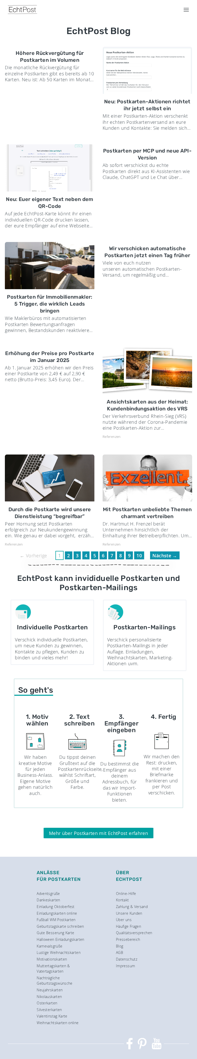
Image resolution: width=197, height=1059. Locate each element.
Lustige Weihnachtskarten (59, 952)
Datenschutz (126, 959)
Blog (119, 946)
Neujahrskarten (50, 989)
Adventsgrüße (48, 893)
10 (139, 555)
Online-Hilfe (126, 893)
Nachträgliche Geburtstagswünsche (54, 980)
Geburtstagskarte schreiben (60, 926)
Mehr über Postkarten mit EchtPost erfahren (98, 833)
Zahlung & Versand (132, 906)
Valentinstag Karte (52, 1016)
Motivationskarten (52, 959)
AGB (119, 952)
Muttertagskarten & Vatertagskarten (53, 968)
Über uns (124, 919)
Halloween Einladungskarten (60, 939)
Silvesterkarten (49, 1009)
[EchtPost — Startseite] (22, 9)
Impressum (125, 965)
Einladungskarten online (57, 913)
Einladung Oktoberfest (56, 906)
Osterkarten (47, 1003)
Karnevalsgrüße (49, 946)
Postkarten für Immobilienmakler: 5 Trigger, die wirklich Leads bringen (49, 304)
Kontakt (122, 899)
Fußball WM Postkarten (56, 919)
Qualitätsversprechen (134, 932)
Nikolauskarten (49, 996)
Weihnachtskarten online (57, 1022)
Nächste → (164, 555)
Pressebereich (128, 939)
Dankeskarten (48, 899)
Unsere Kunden (129, 913)
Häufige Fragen (128, 926)
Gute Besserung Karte (55, 932)
